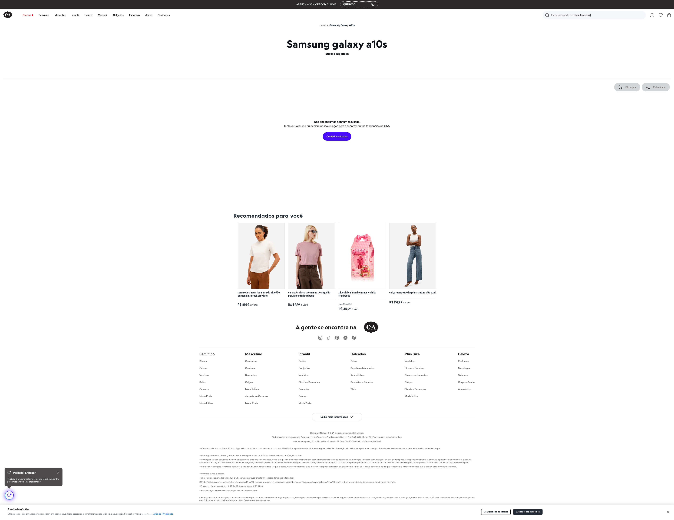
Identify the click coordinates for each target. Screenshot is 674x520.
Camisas (250, 368)
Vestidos (204, 375)
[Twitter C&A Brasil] (345, 338)
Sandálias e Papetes (362, 382)
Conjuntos (304, 368)
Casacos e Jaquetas (416, 375)
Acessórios (464, 389)
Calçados (118, 15)
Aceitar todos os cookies (528, 512)
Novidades (164, 15)
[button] (594, 15)
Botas (354, 361)
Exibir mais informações (334, 416)
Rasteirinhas (357, 375)
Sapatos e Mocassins (362, 368)
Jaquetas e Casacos (256, 396)
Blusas (203, 361)
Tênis (353, 389)
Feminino (44, 15)
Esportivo (134, 15)
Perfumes (463, 361)
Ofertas (26, 15)
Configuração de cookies (496, 512)
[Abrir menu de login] (652, 15)
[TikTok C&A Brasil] (328, 338)
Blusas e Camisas (414, 368)
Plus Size (412, 354)
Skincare (463, 375)
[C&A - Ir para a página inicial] (8, 15)
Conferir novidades (337, 136)
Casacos (204, 389)
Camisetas (251, 361)
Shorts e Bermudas (309, 382)
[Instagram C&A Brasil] (320, 338)
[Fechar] (668, 512)
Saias (202, 382)
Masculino (60, 15)
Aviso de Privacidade (163, 514)
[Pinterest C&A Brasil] (337, 338)
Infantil (75, 15)
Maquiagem (464, 368)
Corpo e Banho (466, 382)
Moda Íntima (206, 403)
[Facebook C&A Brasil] (354, 338)
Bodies (302, 361)
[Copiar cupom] (373, 4)
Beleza (88, 15)
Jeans (148, 15)
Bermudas (251, 375)
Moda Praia (205, 396)
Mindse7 (102, 15)
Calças (203, 368)
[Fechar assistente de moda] (58, 472)
